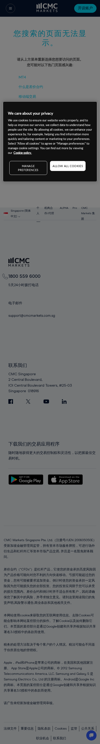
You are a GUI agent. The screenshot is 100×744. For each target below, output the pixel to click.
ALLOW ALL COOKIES (68, 166)
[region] (50, 141)
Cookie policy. (22, 153)
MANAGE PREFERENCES (28, 168)
